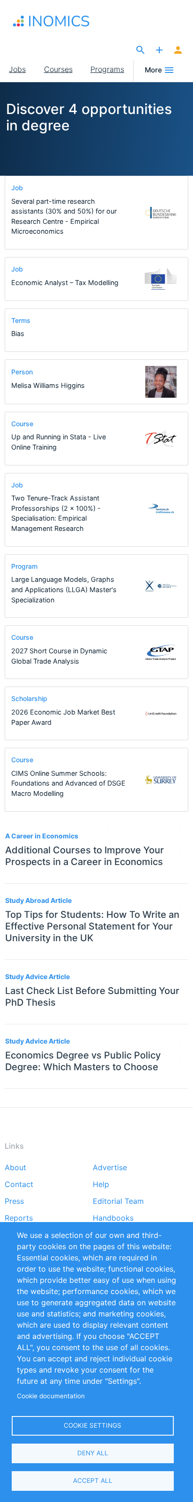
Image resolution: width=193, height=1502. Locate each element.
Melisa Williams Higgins (48, 385)
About (15, 1168)
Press (14, 1201)
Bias (17, 333)
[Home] (60, 21)
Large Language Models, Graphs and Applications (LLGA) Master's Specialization (64, 589)
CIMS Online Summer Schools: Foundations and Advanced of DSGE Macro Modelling (68, 783)
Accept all (92, 1480)
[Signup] (178, 50)
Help (101, 1184)
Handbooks (113, 1218)
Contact (19, 1184)
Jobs (17, 69)
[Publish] (159, 50)
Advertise (110, 1168)
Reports (19, 1218)
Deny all (92, 1453)
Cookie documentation (51, 1396)
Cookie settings (92, 1425)
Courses (58, 69)
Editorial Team (118, 1201)
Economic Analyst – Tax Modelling (65, 282)
